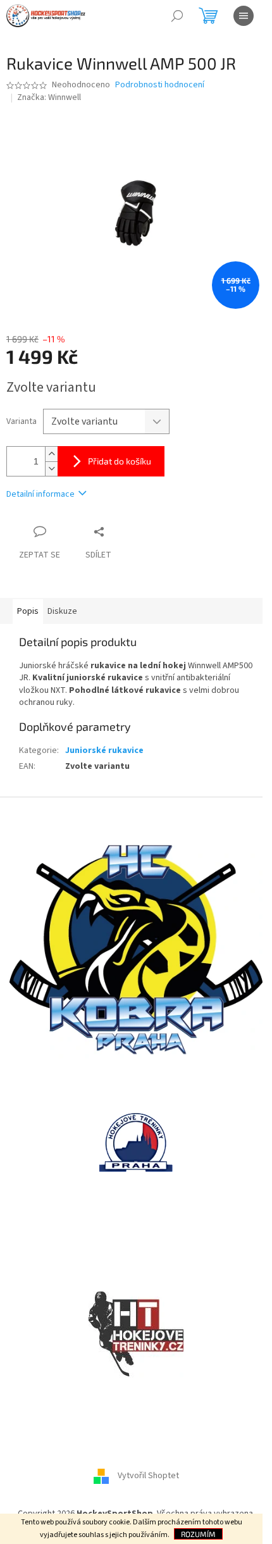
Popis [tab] (28, 611)
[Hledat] (177, 15)
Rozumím (198, 1533)
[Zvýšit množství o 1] (51, 454)
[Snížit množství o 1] (51, 468)
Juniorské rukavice (104, 750)
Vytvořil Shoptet (148, 1475)
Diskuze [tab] (62, 611)
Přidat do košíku (119, 461)
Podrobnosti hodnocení (159, 85)
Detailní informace (40, 494)
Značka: (49, 97)
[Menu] (243, 15)
